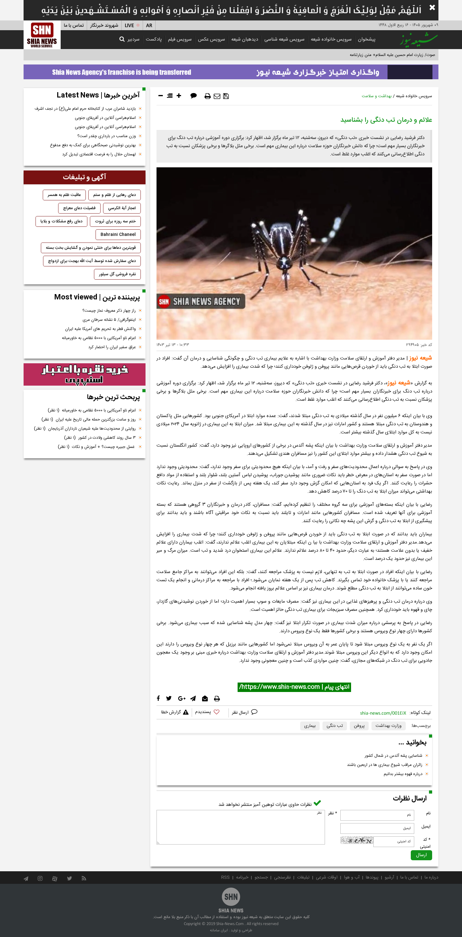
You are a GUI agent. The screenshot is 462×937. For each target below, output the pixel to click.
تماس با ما (74, 26)
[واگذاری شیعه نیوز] (231, 70)
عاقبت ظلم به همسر (64, 195)
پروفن (359, 726)
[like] (210, 712)
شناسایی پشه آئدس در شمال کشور (393, 755)
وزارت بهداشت (389, 726)
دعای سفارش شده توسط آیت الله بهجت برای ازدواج (92, 261)
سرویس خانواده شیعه (331, 39)
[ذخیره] (226, 96)
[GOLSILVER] (85, 374)
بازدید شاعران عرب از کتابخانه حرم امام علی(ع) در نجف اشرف (85, 108)
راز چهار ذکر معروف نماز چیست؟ (109, 310)
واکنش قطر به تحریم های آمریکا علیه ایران (100, 329)
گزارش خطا (171, 712)
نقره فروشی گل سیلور (117, 274)
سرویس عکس (211, 39)
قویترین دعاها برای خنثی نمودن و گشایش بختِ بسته (91, 247)
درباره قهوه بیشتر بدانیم (403, 774)
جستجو (261, 877)
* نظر (332, 813)
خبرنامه (242, 877)
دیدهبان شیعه (244, 39)
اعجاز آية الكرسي (122, 208)
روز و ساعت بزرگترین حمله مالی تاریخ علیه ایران (88, 419)
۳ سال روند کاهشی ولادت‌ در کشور (100, 437)
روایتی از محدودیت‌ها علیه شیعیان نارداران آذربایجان (85, 428)
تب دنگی (335, 726)
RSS (225, 877)
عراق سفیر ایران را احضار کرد (112, 347)
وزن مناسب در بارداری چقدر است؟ (106, 136)
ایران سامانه (219, 930)
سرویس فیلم (180, 39)
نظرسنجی (282, 877)
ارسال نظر (241, 713)
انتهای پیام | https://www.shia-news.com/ (294, 687)
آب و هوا (352, 877)
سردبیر (134, 39)
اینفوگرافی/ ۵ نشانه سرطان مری (109, 319)
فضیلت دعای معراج (79, 208)
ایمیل (426, 826)
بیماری (310, 726)
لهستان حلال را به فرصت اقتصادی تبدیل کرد (99, 154)
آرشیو (389, 877)
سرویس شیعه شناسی (284, 39)
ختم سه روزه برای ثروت (115, 221)
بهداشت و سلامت (377, 96)
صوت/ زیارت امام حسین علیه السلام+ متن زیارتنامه (392, 55)
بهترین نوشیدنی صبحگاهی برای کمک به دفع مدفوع (93, 145)
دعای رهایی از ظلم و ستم (114, 195)
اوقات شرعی (327, 877)
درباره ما (431, 877)
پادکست (154, 39)
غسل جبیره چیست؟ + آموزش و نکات (97, 446)
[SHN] (42, 34)
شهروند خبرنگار (104, 26)
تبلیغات (303, 877)
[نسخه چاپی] (208, 96)
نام (428, 813)
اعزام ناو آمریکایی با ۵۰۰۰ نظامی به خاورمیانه (99, 338)
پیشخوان (367, 39)
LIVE (129, 25)
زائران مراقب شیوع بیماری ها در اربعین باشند (384, 764)
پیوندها (372, 877)
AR (149, 25)
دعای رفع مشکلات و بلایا (61, 221)
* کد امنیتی (425, 843)
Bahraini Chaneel (118, 234)
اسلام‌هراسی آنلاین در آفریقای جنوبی (105, 117)
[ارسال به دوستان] (217, 96)
